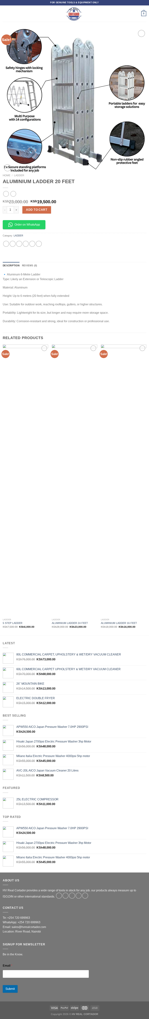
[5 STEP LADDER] (25, 480)
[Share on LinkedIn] (39, 244)
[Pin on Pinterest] (32, 244)
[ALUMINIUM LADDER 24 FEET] (74, 480)
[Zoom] (7, 167)
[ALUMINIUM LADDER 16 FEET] (123, 480)
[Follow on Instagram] (66, 896)
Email (7, 965)
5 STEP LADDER (12, 623)
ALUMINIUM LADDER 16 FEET (119, 623)
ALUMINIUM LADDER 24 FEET (70, 623)
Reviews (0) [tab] (29, 265)
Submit (10, 989)
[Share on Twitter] (19, 244)
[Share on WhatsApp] (6, 244)
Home (6, 175)
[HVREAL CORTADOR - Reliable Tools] (74, 13)
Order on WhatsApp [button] (27, 224)
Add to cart (36, 209)
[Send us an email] (79, 896)
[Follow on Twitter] (72, 896)
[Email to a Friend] (26, 244)
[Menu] (5, 13)
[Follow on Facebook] (59, 896)
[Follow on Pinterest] (85, 896)
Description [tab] (11, 265)
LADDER (19, 175)
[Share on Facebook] (13, 244)
